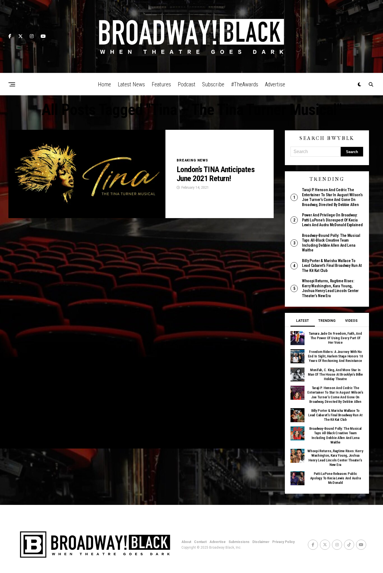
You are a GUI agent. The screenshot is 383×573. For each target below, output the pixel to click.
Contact (200, 542)
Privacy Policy (283, 542)
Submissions (239, 542)
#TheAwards (244, 84)
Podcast (186, 84)
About (186, 542)
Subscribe (213, 84)
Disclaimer (260, 542)
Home (104, 84)
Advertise (275, 84)
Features (161, 84)
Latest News (131, 84)
